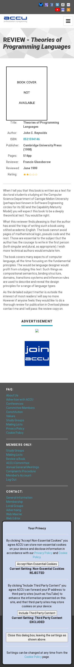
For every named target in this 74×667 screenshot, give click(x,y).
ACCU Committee (17, 463)
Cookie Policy (14, 432)
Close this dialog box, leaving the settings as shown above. (37, 637)
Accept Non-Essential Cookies (37, 564)
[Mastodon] (46, 4)
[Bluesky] (40, 4)
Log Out (11, 479)
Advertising (13, 510)
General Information (19, 497)
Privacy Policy (15, 428)
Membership (14, 501)
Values (10, 416)
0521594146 (31, 139)
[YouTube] (57, 9)
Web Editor (13, 518)
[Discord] (62, 9)
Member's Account (18, 475)
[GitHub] (62, 4)
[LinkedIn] (57, 4)
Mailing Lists (14, 424)
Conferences (14, 403)
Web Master (14, 514)
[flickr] (68, 4)
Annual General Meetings (22, 467)
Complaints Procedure (21, 471)
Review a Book (15, 458)
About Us (12, 395)
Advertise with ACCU (19, 399)
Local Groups (14, 506)
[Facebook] (51, 4)
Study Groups (15, 420)
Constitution (14, 412)
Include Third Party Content (37, 613)
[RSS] (68, 9)
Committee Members (20, 407)
